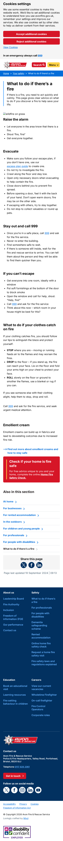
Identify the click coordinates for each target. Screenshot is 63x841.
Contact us (9, 630)
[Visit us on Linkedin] (30, 790)
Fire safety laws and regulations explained (44, 663)
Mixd (25, 818)
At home (8, 501)
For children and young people (21, 528)
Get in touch (13, 775)
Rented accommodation (40, 636)
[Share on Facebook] (31, 565)
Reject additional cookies (31, 41)
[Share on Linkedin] (39, 565)
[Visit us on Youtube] (38, 790)
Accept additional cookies (31, 34)
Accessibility (9, 804)
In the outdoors (12, 521)
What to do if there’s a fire (43, 600)
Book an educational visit (15, 687)
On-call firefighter (41, 700)
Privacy (23, 804)
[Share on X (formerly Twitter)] (24, 565)
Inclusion (8, 610)
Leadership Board (13, 598)
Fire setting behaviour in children (15, 702)
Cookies (35, 804)
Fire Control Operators (38, 708)
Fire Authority (11, 604)
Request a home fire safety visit (43, 654)
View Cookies (10, 47)
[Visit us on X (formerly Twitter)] (6, 790)
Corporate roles (40, 715)
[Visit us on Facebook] (14, 790)
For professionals (13, 535)
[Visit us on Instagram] (22, 790)
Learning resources (14, 694)
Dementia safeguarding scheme (39, 625)
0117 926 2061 (22, 766)
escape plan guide (17, 166)
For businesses (12, 508)
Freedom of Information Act (17, 807)
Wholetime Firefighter (44, 694)
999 (40, 55)
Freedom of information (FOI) (13, 617)
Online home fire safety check (41, 645)
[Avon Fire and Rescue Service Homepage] (15, 65)
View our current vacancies (41, 687)
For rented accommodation (19, 515)
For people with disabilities (19, 541)
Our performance (13, 624)
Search (37, 64)
